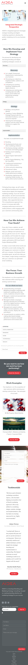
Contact (14, 662)
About (14, 655)
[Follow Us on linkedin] (5, 603)
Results (5, 341)
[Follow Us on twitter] (8, 603)
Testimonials (6, 338)
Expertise (5, 326)
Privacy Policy (14, 664)
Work (4, 335)
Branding (5, 332)
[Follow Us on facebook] (3, 603)
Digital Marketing (8, 329)
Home (14, 653)
